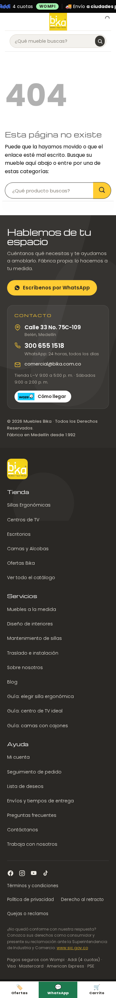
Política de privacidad (30, 899)
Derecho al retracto (82, 899)
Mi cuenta (18, 757)
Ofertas (19, 989)
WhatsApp (58, 989)
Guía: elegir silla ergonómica (40, 696)
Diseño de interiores (30, 624)
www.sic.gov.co (72, 947)
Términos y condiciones (32, 886)
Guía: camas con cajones (37, 725)
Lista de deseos (25, 786)
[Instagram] (22, 873)
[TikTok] (45, 873)
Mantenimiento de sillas (34, 638)
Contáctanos (22, 829)
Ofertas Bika (21, 563)
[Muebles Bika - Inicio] (17, 469)
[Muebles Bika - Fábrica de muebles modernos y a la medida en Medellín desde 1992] (58, 22)
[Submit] (102, 190)
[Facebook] (10, 873)
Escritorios (19, 534)
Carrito (96, 989)
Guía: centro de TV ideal (35, 711)
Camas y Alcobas (28, 548)
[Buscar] (100, 41)
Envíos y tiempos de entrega (40, 801)
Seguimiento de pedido (34, 772)
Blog (12, 682)
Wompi (47, 6)
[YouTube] (33, 873)
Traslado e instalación (32, 653)
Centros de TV (23, 520)
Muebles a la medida (31, 609)
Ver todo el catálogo (31, 577)
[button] (9, 22)
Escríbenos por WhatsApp (56, 287)
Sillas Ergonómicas (29, 505)
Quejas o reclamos (27, 914)
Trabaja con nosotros (32, 844)
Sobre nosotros (25, 667)
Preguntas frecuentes (31, 815)
